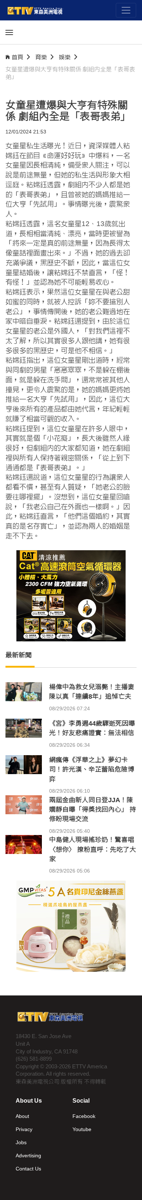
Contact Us (28, 1169)
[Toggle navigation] (126, 10)
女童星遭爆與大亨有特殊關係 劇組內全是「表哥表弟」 (70, 73)
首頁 (17, 57)
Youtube (81, 1129)
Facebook (83, 1116)
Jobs (21, 1142)
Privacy (24, 1129)
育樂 (41, 57)
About (22, 1116)
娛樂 (65, 57)
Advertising (28, 1155)
